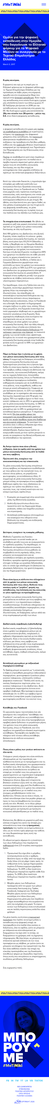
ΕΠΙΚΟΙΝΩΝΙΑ (24, 1089)
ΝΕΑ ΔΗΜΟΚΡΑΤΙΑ (24, 1086)
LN (26, 1080)
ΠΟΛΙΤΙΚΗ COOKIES (24, 1096)
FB (7, 1080)
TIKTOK (39, 1080)
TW (17, 1080)
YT (21, 1080)
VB (31, 1080)
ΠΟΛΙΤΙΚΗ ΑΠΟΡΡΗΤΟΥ (24, 1091)
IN (12, 1080)
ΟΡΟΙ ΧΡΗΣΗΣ (24, 1093)
